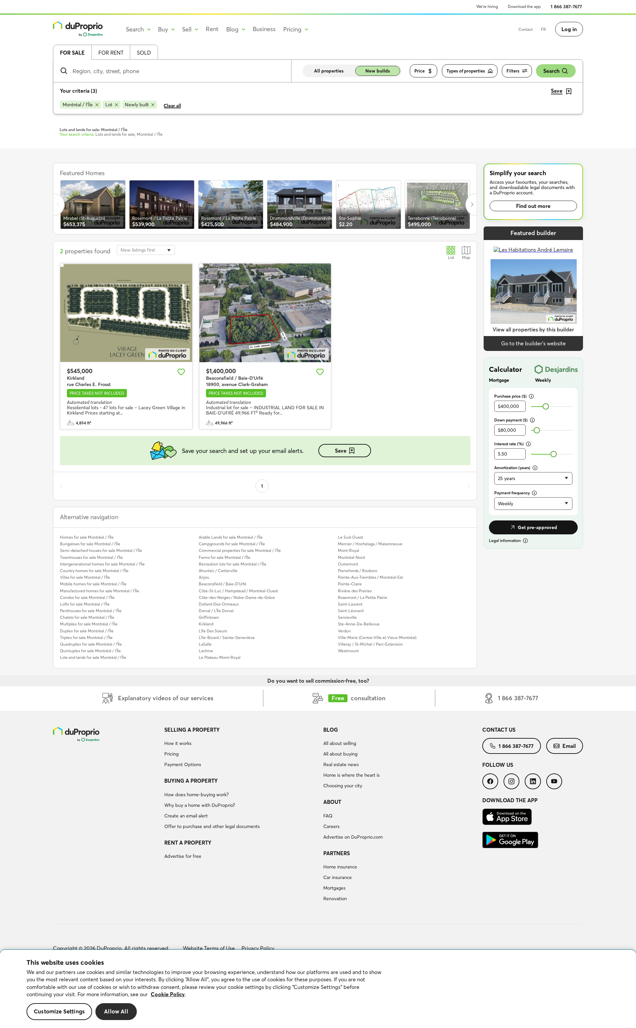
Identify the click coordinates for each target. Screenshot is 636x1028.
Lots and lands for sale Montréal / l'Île (93, 657)
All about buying (340, 754)
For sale (72, 52)
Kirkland (206, 623)
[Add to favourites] (181, 371)
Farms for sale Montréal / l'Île (224, 557)
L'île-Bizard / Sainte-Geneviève (227, 637)
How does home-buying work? (196, 795)
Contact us (498, 729)
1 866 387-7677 (566, 7)
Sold (144, 52)
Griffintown (209, 617)
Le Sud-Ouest (350, 537)
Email (569, 746)
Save (340, 450)
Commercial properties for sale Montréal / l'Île (240, 550)
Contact (525, 29)
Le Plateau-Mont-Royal (219, 657)
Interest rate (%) (509, 443)
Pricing (171, 754)
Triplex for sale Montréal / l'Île (86, 637)
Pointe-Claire (350, 583)
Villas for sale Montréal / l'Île (85, 577)
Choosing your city (342, 786)
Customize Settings (59, 1011)
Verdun (344, 630)
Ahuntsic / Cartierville (218, 570)
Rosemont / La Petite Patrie (362, 597)
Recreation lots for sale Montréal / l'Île (232, 564)
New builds (377, 71)
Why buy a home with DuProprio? (199, 805)
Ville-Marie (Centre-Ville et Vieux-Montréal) (377, 637)
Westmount (348, 650)
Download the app (524, 6)
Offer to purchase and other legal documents (212, 826)
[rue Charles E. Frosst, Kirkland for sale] (126, 313)
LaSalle (205, 644)
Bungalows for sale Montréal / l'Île (90, 543)
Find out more (533, 206)
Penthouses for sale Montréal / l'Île (91, 610)
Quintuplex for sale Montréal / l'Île (90, 650)
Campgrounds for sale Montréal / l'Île (232, 543)
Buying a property (191, 780)
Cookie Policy (168, 994)
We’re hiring (487, 6)
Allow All (116, 1011)
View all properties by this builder (533, 329)
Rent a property (187, 842)
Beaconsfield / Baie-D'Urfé (222, 583)
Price (419, 70)
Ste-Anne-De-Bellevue (359, 623)
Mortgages (334, 888)
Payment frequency (512, 492)
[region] (318, 989)
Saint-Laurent (350, 604)
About (332, 802)
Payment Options (182, 764)
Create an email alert (186, 816)
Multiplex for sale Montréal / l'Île (89, 623)
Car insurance (337, 877)
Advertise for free (182, 856)
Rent (212, 29)
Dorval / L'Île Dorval (216, 610)
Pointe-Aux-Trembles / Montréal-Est (370, 577)
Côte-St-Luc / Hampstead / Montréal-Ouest (238, 590)
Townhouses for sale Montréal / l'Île (91, 557)
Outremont (348, 564)
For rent (111, 52)
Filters (512, 70)
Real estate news (341, 764)
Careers (331, 826)
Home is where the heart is (351, 775)
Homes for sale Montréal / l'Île (87, 537)
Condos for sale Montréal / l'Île (87, 597)
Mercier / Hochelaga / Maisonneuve (370, 543)
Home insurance (340, 867)
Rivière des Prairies (355, 590)
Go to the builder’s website (533, 343)
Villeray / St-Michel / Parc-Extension (370, 644)
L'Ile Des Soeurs (213, 630)
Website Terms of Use (209, 948)
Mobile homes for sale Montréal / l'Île (93, 583)
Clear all (172, 106)
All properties (329, 71)
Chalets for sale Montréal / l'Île (87, 617)
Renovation (335, 899)
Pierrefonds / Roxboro (357, 570)
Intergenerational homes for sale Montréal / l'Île (102, 564)
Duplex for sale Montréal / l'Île (87, 630)
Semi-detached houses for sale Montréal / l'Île (101, 550)
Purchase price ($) (510, 396)
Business (264, 29)
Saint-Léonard (350, 610)
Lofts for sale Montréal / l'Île (85, 604)
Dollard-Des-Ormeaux (219, 604)
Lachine (206, 650)
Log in (569, 29)
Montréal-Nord (351, 557)
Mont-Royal (348, 550)
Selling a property (192, 729)
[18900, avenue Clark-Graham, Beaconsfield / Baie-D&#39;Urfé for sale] (265, 313)
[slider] (546, 406)
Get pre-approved (537, 527)
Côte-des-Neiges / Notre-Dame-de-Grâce (237, 597)
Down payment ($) (511, 419)
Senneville (347, 617)
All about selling (339, 743)
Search (551, 71)
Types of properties (466, 70)
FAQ (328, 816)
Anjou (204, 577)
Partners (336, 853)
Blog (330, 729)
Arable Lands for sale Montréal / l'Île (231, 537)
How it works (177, 743)
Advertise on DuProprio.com (353, 837)
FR (543, 29)
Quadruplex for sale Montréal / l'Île (91, 644)
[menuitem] (241, 748)
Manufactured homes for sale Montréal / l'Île (99, 590)
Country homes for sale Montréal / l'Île (94, 570)
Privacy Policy (257, 948)
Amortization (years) (512, 467)
